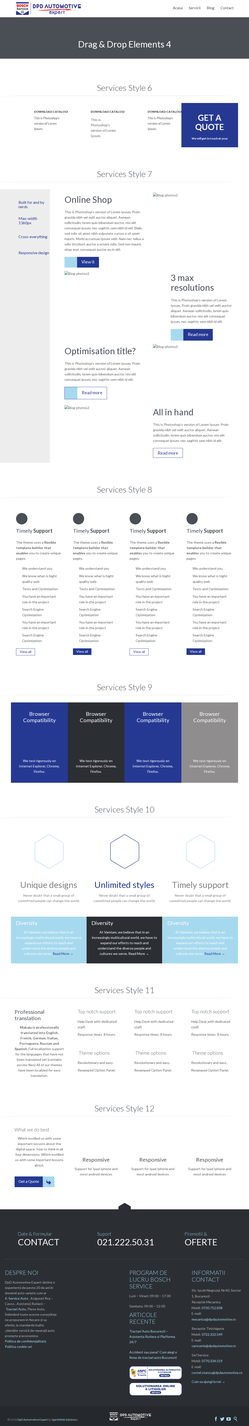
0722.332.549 (212, 1334)
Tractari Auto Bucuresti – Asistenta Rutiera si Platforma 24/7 (152, 1336)
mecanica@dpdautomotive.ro (214, 1319)
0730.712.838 (212, 1308)
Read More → (63, 953)
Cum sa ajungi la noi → (208, 1381)
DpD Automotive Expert (33, 1419)
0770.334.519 (212, 1361)
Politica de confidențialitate (25, 1341)
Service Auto (18, 1298)
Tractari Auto (16, 1309)
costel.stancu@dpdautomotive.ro (217, 1372)
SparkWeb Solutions (65, 1419)
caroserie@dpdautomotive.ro (214, 1346)
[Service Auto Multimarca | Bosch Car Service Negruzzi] (49, 8)
